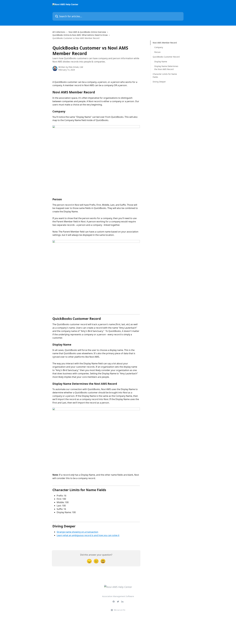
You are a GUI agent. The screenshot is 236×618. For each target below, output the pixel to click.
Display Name (160, 61)
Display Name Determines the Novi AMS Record (166, 68)
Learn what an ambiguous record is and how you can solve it (88, 535)
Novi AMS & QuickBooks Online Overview (87, 32)
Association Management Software (118, 596)
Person (157, 52)
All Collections (58, 32)
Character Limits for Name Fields (165, 75)
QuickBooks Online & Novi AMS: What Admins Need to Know (80, 35)
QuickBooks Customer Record (166, 56)
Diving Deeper (159, 81)
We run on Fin (119, 610)
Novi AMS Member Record (165, 42)
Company (158, 47)
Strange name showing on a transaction (77, 531)
